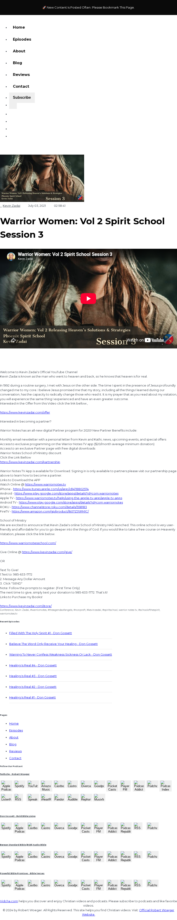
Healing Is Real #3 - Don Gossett (33, 676)
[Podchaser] (152, 786)
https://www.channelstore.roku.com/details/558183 (49, 507)
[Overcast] (86, 786)
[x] (13, 119)
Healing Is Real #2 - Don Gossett (32, 687)
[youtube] (13, 112)
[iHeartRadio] (46, 799)
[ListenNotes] (6, 799)
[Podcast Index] (165, 789)
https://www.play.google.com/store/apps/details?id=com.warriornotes (66, 493)
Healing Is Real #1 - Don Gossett (32, 697)
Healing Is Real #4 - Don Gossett (33, 665)
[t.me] (13, 134)
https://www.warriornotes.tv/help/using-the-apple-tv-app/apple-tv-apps (69, 498)
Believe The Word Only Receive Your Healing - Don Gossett (53, 644)
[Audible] (72, 799)
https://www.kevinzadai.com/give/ (47, 552)
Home (19, 27)
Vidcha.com (9, 901)
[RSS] (18, 799)
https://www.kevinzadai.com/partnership (30, 462)
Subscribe (22, 97)
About (19, 51)
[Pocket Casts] (112, 789)
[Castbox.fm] (59, 786)
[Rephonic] (86, 799)
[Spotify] (19, 786)
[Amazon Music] (46, 789)
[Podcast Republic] (125, 831)
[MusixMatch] (99, 799)
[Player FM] (125, 789)
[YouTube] (33, 786)
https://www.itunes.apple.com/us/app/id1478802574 (51, 489)
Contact (21, 86)
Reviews (21, 74)
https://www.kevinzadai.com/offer (25, 412)
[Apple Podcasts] (6, 789)
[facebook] (13, 127)
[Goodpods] (99, 786)
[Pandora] (59, 799)
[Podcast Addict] (139, 789)
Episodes (22, 39)
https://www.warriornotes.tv (45, 484)
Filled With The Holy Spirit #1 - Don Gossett (40, 633)
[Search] (13, 106)
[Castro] (72, 786)
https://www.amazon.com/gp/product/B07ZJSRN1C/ (50, 511)
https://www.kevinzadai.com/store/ (26, 606)
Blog (17, 62)
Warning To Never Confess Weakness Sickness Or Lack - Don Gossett (60, 654)
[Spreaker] (33, 799)
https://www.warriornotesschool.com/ (28, 543)
